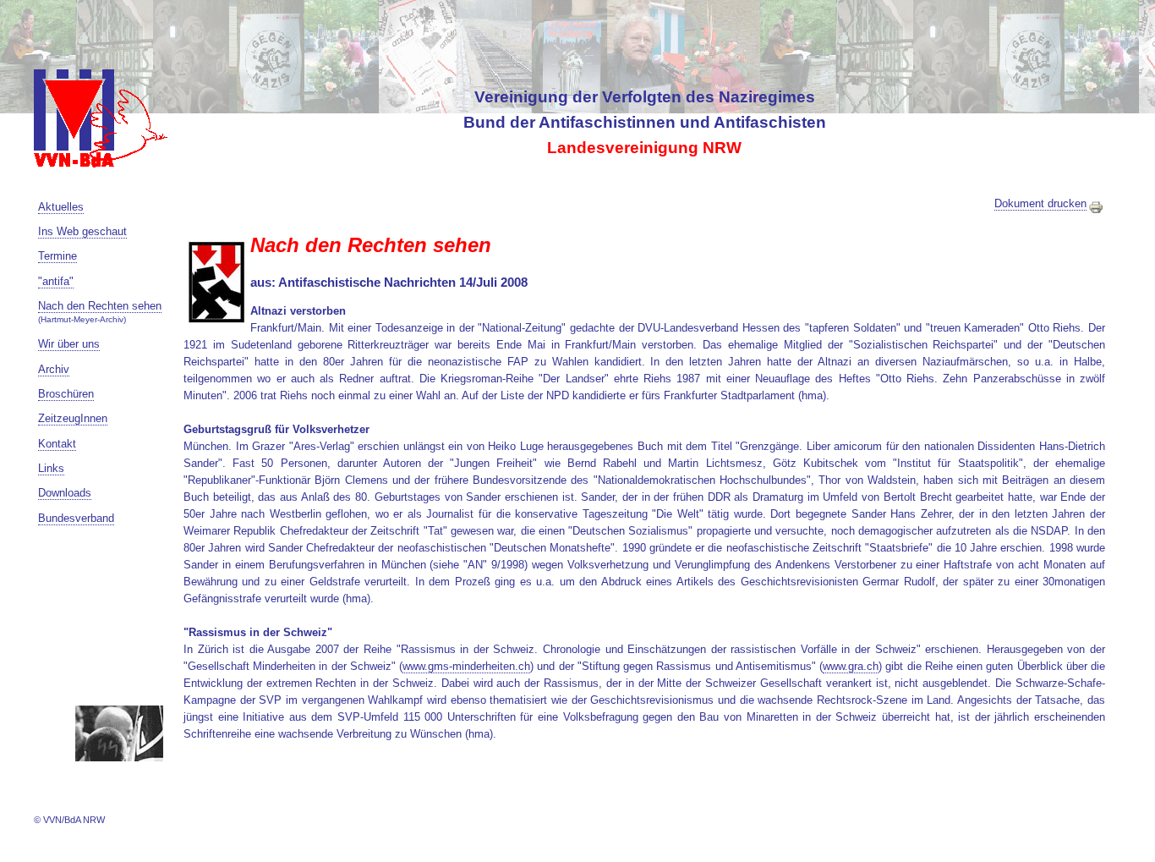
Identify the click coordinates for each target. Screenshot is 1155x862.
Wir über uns (69, 344)
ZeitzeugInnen (72, 418)
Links (51, 468)
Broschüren (66, 393)
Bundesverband (76, 518)
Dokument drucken (1040, 203)
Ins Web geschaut (82, 231)
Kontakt (57, 443)
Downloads (64, 492)
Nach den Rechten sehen (99, 305)
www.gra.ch (851, 666)
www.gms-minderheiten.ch (466, 666)
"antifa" (56, 281)
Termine (57, 256)
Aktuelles (61, 206)
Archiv (53, 369)
